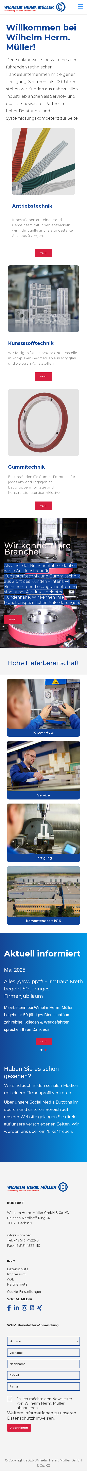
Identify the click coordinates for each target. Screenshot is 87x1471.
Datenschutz (17, 1270)
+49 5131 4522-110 (26, 1246)
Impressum (16, 1275)
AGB (10, 1280)
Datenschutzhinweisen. (31, 1418)
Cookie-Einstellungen (24, 1292)
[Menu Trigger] (80, 6)
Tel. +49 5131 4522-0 (23, 1241)
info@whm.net (19, 1236)
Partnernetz (17, 1285)
